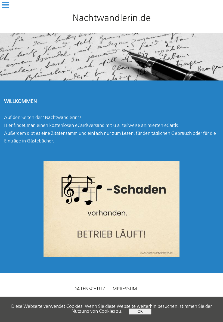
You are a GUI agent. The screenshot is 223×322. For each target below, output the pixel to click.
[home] (111, 56)
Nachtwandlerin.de (112, 18)
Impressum (124, 289)
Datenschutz (89, 289)
